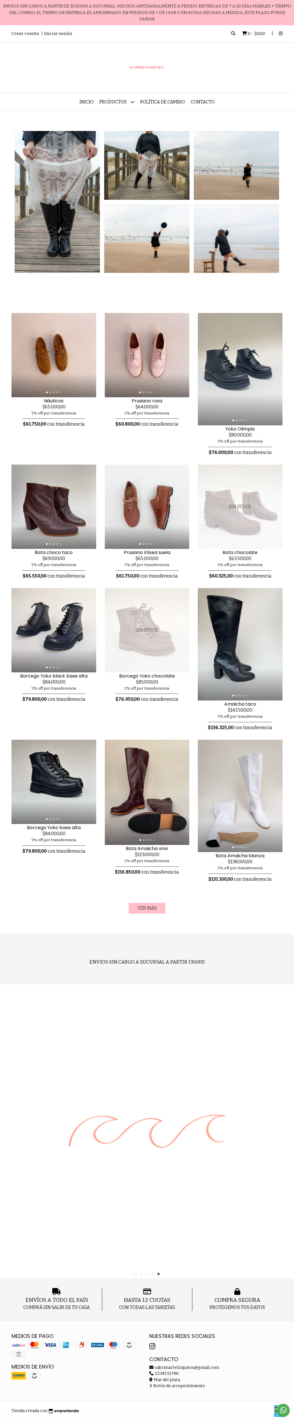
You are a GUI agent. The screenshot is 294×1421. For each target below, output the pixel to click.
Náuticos (53, 401)
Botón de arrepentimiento (178, 1385)
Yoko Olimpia (240, 429)
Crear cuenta (25, 33)
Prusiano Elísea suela (147, 552)
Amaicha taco (240, 704)
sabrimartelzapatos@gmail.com (186, 1367)
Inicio (87, 102)
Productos (113, 102)
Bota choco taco (54, 552)
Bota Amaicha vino (147, 848)
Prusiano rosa (147, 401)
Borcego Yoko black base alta (54, 676)
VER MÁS (147, 908)
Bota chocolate (240, 552)
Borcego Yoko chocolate (147, 676)
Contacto (203, 102)
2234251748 (166, 1373)
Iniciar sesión (58, 33)
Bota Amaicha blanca (240, 855)
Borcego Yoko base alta (54, 827)
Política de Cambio (162, 102)
